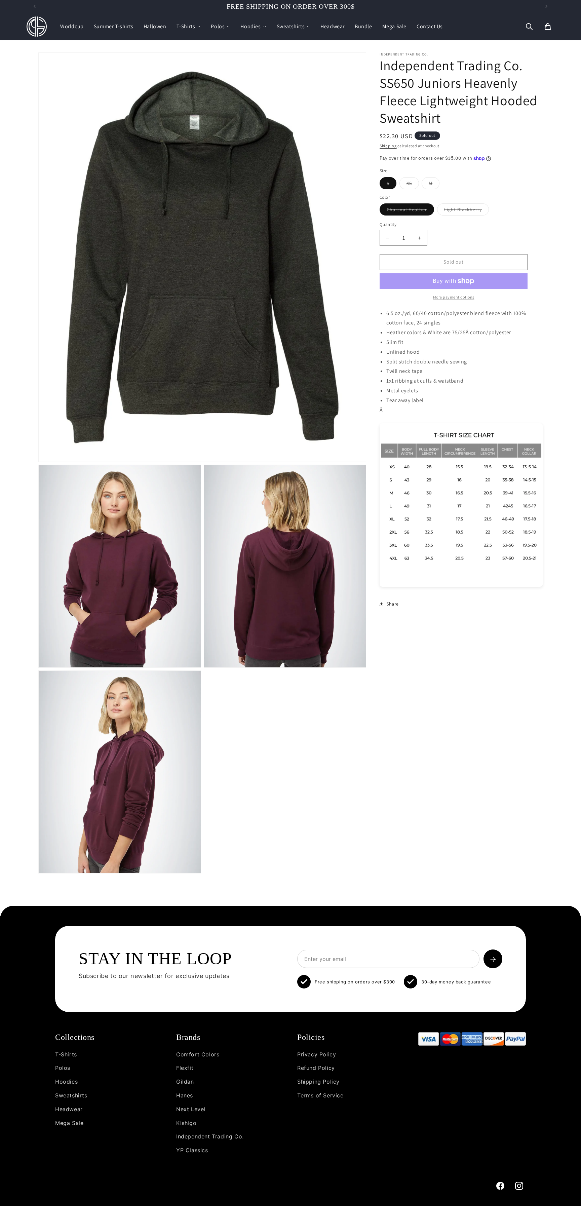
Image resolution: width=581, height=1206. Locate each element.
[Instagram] (519, 1186)
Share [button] (392, 604)
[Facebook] (500, 1186)
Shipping (388, 145)
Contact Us (430, 26)
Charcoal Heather (410, 211)
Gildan (185, 1081)
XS (412, 184)
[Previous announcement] (34, 6)
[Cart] (547, 26)
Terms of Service (320, 1095)
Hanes (184, 1095)
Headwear (332, 26)
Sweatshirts (291, 26)
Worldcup (72, 26)
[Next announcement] (546, 6)
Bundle (363, 26)
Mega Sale (394, 26)
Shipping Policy (318, 1081)
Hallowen (155, 26)
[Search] (529, 26)
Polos (218, 26)
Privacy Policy (316, 1054)
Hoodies (250, 26)
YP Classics (192, 1150)
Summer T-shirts (113, 26)
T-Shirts (186, 26)
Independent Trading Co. (210, 1136)
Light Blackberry (466, 211)
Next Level (190, 1109)
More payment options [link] (453, 297)
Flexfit (184, 1067)
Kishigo (186, 1123)
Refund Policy (316, 1067)
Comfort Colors (197, 1054)
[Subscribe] (492, 958)
